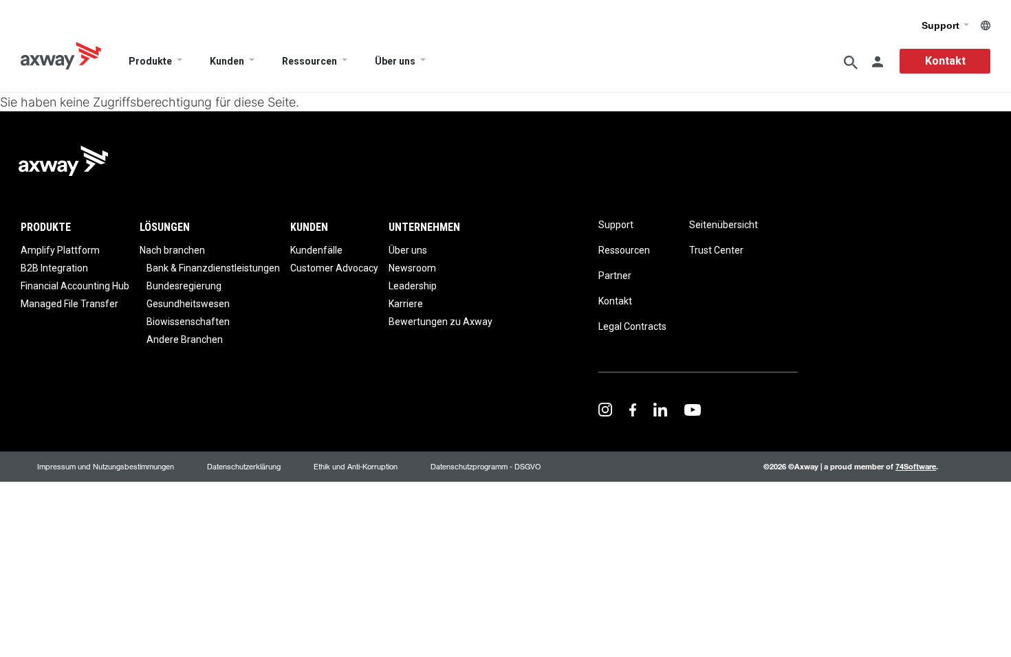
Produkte (150, 61)
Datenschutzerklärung (244, 466)
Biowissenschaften (188, 321)
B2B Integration (54, 268)
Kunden (227, 61)
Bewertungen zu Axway (440, 321)
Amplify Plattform (60, 250)
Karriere (406, 303)
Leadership (413, 285)
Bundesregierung (183, 285)
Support (942, 25)
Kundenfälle (316, 250)
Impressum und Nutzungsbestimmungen (105, 466)
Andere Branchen (184, 339)
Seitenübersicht (723, 224)
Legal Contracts (632, 326)
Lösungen (165, 227)
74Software (915, 466)
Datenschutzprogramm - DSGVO (486, 466)
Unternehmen (424, 227)
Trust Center (716, 250)
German (985, 25)
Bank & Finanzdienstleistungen (213, 268)
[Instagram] (605, 408)
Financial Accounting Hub (75, 285)
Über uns (395, 61)
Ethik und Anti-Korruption (356, 466)
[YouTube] (692, 408)
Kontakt (945, 60)
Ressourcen (309, 61)
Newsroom (412, 268)
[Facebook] (632, 408)
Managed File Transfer (69, 303)
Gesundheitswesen (188, 303)
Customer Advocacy (334, 268)
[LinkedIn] (660, 408)
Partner (614, 275)
